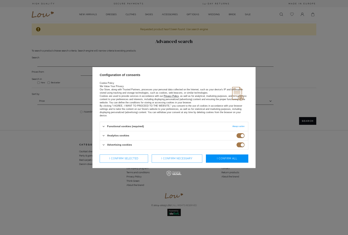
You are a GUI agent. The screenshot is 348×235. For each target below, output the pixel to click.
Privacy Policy (171, 96)
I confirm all (227, 158)
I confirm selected (123, 158)
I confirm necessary (176, 158)
